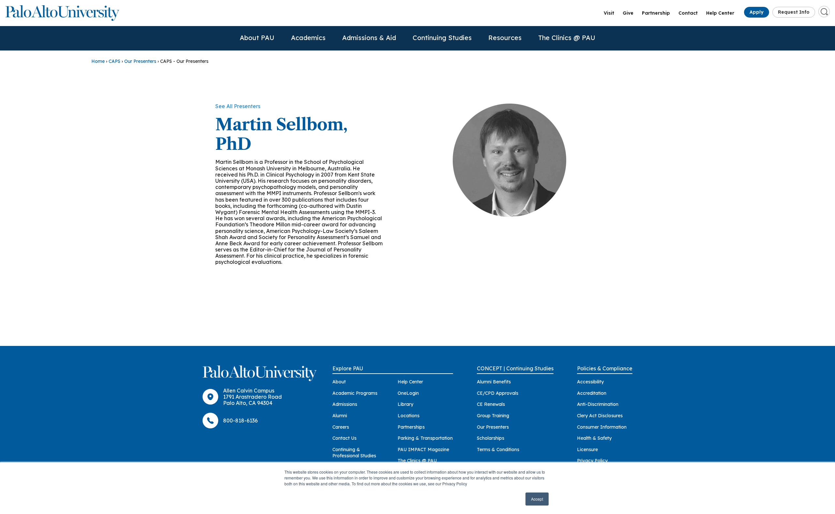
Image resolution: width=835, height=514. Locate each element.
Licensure (587, 449)
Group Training (493, 416)
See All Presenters (237, 106)
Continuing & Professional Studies (354, 453)
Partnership (656, 13)
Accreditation (591, 393)
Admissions (344, 404)
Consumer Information (602, 427)
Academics (308, 38)
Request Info (794, 12)
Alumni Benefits (494, 382)
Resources (505, 38)
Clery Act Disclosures (600, 416)
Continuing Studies (442, 38)
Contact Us (344, 438)
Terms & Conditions (498, 449)
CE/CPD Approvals (497, 393)
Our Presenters (140, 61)
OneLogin (408, 393)
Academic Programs (354, 393)
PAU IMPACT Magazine (423, 449)
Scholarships (490, 438)
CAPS (114, 61)
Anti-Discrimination (597, 404)
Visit (609, 13)
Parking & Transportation (425, 438)
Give (628, 13)
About (339, 382)
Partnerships (411, 427)
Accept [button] (537, 499)
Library (405, 404)
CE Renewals (491, 404)
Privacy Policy (592, 461)
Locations (408, 416)
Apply (757, 12)
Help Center (720, 13)
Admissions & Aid (369, 38)
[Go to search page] (824, 12)
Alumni (339, 416)
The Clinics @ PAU (566, 38)
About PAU (257, 38)
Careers (340, 427)
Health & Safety (594, 438)
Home (98, 61)
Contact (688, 13)
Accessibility (590, 382)
